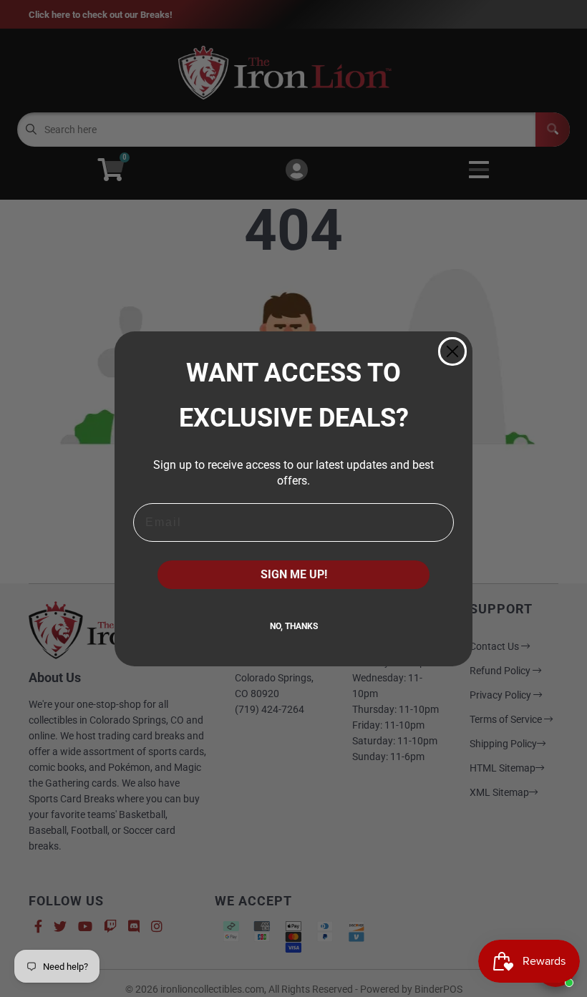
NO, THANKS (294, 626)
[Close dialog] (452, 351)
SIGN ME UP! (294, 574)
